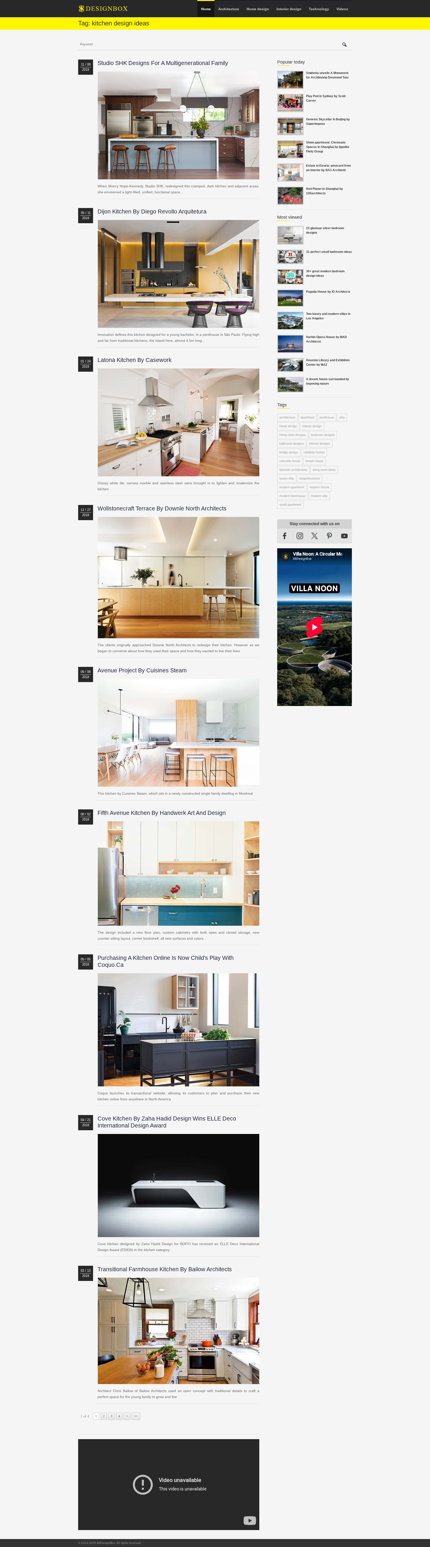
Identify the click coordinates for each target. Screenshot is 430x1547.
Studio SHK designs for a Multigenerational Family (163, 63)
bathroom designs (291, 443)
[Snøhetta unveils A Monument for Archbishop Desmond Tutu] (290, 86)
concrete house (289, 461)
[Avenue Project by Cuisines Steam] (178, 784)
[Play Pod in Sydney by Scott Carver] (290, 109)
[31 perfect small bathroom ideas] (290, 261)
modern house (319, 487)
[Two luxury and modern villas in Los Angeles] (290, 327)
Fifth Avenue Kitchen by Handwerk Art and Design (162, 813)
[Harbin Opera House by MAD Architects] (290, 350)
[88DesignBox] (107, 10)
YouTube (344, 535)
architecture (287, 417)
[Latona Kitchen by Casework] (178, 473)
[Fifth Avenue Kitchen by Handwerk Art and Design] (178, 923)
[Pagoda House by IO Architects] (290, 303)
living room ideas (324, 470)
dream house (314, 461)
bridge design (288, 452)
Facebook (284, 535)
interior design (312, 426)
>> (136, 1416)
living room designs (292, 435)
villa (342, 417)
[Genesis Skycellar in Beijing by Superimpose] (290, 132)
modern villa (319, 496)
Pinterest (329, 535)
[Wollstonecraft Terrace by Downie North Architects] (178, 635)
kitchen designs (319, 443)
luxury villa (286, 478)
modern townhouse (292, 496)
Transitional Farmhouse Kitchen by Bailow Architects (165, 1269)
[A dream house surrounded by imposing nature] (290, 389)
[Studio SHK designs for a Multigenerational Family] (178, 176)
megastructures (309, 478)
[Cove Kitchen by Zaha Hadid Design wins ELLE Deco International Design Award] (178, 1234)
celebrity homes (314, 452)
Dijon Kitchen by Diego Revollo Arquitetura (152, 211)
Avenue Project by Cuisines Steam (142, 670)
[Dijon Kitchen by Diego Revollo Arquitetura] (178, 325)
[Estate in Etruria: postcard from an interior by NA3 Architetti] (290, 178)
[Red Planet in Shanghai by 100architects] (290, 202)
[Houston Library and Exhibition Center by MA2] (290, 369)
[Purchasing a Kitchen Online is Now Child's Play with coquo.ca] (178, 1083)
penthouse (327, 417)
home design (288, 426)
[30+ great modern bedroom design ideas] (290, 281)
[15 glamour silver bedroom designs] (290, 241)
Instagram (299, 535)
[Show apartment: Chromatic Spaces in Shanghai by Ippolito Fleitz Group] (290, 155)
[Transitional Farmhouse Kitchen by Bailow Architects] (178, 1381)
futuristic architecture (293, 470)
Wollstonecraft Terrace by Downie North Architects (162, 508)
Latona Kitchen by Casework (135, 360)
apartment (307, 417)
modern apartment (291, 487)
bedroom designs (323, 435)
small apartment (290, 504)
